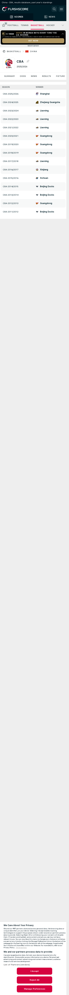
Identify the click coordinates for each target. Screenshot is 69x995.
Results (46, 76)
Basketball (14, 51)
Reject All (34, 980)
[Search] (54, 9)
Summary (9, 76)
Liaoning (44, 110)
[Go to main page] (17, 9)
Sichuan (44, 178)
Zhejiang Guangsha (50, 102)
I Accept (34, 971)
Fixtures (61, 76)
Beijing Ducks (47, 186)
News (34, 76)
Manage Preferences (34, 989)
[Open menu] (61, 9)
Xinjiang (44, 169)
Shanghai (45, 93)
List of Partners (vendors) (17, 964)
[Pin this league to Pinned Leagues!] (28, 61)
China (33, 51)
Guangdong (46, 136)
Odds (23, 76)
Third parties (21, 948)
